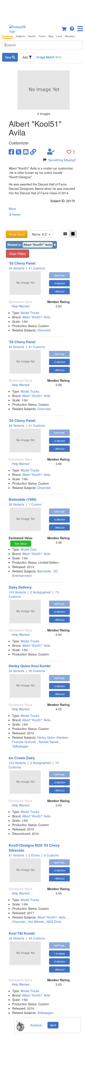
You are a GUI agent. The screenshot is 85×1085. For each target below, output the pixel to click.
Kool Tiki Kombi (22, 933)
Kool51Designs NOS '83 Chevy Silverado (34, 848)
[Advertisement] (42, 11)
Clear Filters (17, 253)
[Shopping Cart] (64, 28)
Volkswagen (20, 746)
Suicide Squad (48, 742)
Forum (42, 36)
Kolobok (36, 1025)
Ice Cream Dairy (22, 757)
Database (7, 36)
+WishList (59, 291)
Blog (51, 36)
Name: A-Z (40, 234)
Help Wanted (20, 306)
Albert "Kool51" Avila (36, 317)
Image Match (48, 57)
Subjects (20, 36)
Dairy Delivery (20, 587)
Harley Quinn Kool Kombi (29, 665)
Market (32, 36)
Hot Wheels (36, 921)
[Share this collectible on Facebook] (11, 151)
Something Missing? (62, 160)
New (8, 57)
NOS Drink (54, 921)
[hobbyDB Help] (72, 28)
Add (25, 57)
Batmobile (44, 571)
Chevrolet (44, 330)
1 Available (59, 953)
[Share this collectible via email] (26, 151)
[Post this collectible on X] (18, 151)
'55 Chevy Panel (22, 263)
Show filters (17, 234)
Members (70, 36)
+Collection (59, 283)
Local (59, 36)
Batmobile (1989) (22, 499)
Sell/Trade (59, 275)
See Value (21, 543)
